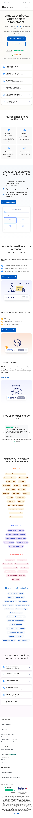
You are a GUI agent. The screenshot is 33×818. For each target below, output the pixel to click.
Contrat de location (10, 601)
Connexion (28, 3)
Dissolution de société (6, 736)
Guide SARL (5, 493)
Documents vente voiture (16, 636)
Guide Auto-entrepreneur (16, 509)
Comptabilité (4, 729)
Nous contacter (5, 757)
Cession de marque (22, 542)
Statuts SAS (17, 485)
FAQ (2, 762)
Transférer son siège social (16, 530)
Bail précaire (15, 579)
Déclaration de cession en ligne (16, 628)
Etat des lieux (23, 601)
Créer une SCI (16, 493)
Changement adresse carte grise (16, 616)
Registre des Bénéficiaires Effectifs (16, 538)
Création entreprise (6, 724)
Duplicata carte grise (16, 613)
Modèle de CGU (7, 564)
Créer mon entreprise (8, 202)
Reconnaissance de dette (16, 546)
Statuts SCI (26, 493)
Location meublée (8, 605)
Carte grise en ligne (21, 609)
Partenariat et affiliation (7, 752)
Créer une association (16, 513)
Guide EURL (21, 501)
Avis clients (4, 759)
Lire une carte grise (23, 640)
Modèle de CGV (10, 560)
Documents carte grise (8, 640)
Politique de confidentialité (7, 775)
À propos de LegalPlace (7, 749)
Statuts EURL (11, 501)
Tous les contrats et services (8, 741)
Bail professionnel (10, 571)
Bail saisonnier (9, 609)
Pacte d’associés (9, 542)
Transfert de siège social (7, 734)
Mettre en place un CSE (21, 564)
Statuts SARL (21, 489)
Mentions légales (5, 770)
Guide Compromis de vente (15, 593)
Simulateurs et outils (6, 722)
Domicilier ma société (8, 330)
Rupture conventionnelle (10, 568)
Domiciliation (4, 727)
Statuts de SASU (10, 481)
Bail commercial (22, 571)
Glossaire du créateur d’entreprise (15, 474)
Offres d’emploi (8, 754)
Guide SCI (10, 497)
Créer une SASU (23, 477)
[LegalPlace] (7, 7)
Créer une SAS (6, 485)
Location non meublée (22, 605)
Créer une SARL (10, 489)
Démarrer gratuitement (9, 277)
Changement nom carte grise (16, 620)
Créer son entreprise (10, 477)
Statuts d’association (16, 517)
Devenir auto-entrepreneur (15, 505)
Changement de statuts (7, 732)
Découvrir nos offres (15, 44)
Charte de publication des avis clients (10, 777)
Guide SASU (22, 481)
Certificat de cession (16, 624)
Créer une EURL (20, 497)
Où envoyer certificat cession (16, 632)
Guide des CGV (22, 560)
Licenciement (24, 568)
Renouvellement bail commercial (16, 575)
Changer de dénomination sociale (15, 534)
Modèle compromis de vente (16, 597)
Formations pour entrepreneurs (9, 739)
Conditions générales (6, 772)
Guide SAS (26, 485)
